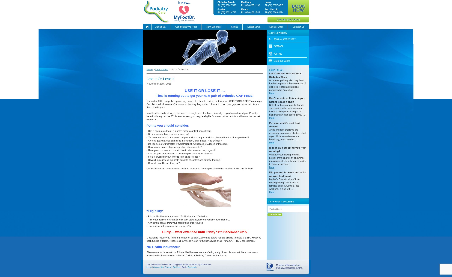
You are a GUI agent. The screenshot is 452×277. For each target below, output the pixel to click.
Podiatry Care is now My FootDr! (147, 27)
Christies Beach (226, 2)
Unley (268, 2)
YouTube (278, 53)
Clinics (234, 26)
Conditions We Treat (186, 26)
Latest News (253, 26)
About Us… (161, 26)
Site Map (176, 267)
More (271, 93)
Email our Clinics (282, 60)
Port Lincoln (271, 9)
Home (150, 69)
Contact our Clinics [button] (288, 19)
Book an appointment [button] (285, 38)
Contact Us (298, 26)
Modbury (246, 2)
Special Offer (276, 26)
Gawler (221, 9)
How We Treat (213, 26)
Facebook (278, 46)
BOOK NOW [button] (298, 8)
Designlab (192, 267)
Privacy (168, 267)
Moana (244, 9)
